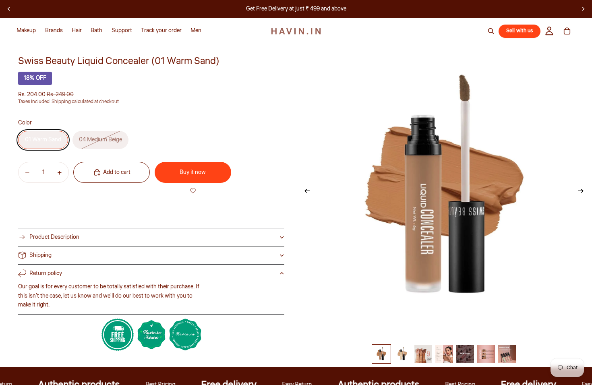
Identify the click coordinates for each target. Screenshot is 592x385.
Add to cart (116, 172)
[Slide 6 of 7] (486, 354)
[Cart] (567, 31)
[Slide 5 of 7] (465, 354)
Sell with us (519, 30)
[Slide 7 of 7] (507, 354)
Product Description (54, 237)
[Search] (491, 31)
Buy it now (193, 172)
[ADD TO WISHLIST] (193, 191)
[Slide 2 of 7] (402, 354)
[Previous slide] (9, 9)
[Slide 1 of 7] (381, 354)
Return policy (45, 273)
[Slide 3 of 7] (423, 354)
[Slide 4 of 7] (444, 354)
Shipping (40, 255)
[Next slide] (583, 9)
